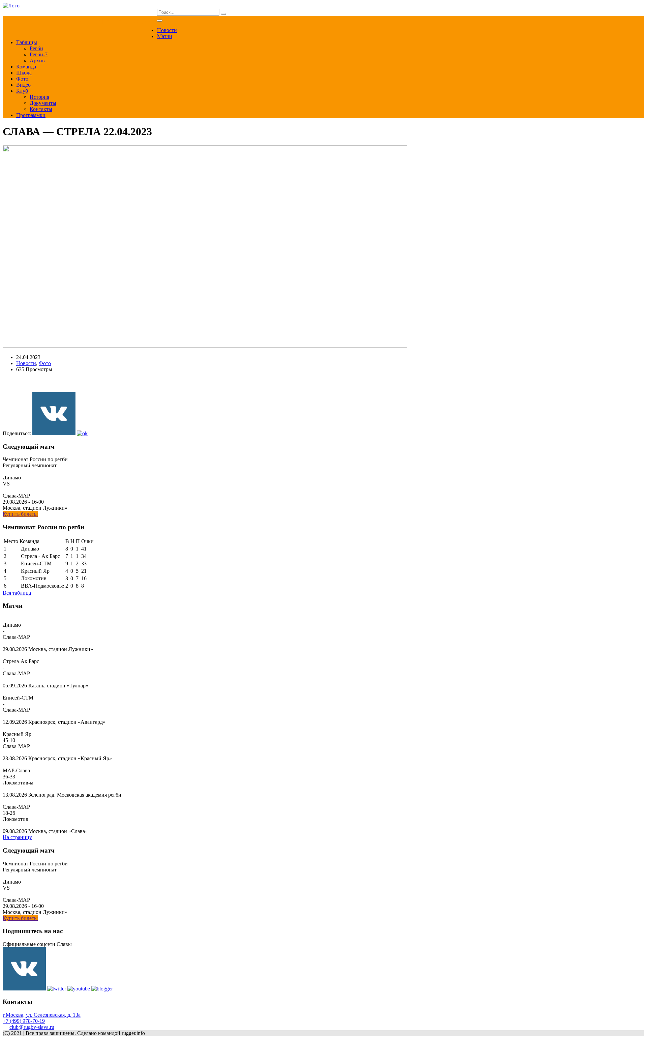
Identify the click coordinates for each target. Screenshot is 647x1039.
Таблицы (26, 42)
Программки (30, 115)
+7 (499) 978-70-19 (24, 1021)
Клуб (22, 91)
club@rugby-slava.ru (31, 1027)
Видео (23, 85)
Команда (26, 66)
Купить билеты (20, 514)
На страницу (17, 837)
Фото (22, 79)
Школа (24, 73)
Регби (36, 48)
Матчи (164, 36)
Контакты (41, 109)
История (39, 97)
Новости (167, 30)
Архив (37, 60)
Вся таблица (17, 593)
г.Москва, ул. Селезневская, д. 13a (42, 1015)
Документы (43, 103)
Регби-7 (39, 54)
